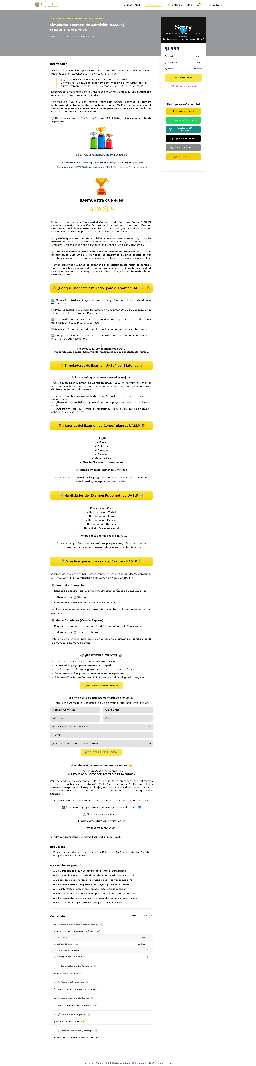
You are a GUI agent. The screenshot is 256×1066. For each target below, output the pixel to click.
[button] (101, 685)
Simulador (107, 837)
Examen (96, 837)
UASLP (118, 837)
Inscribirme (185, 77)
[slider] (172, 39)
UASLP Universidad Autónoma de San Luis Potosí (77, 18)
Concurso (86, 837)
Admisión (59, 837)
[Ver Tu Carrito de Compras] (198, 5)
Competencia (72, 837)
